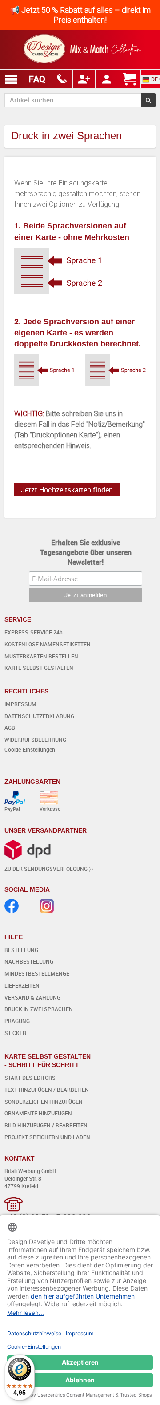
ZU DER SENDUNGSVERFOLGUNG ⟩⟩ (48, 868)
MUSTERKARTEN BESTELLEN (41, 656)
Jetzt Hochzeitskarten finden (67, 490)
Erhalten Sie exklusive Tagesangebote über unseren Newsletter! (86, 552)
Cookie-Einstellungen (29, 749)
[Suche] (148, 100)
